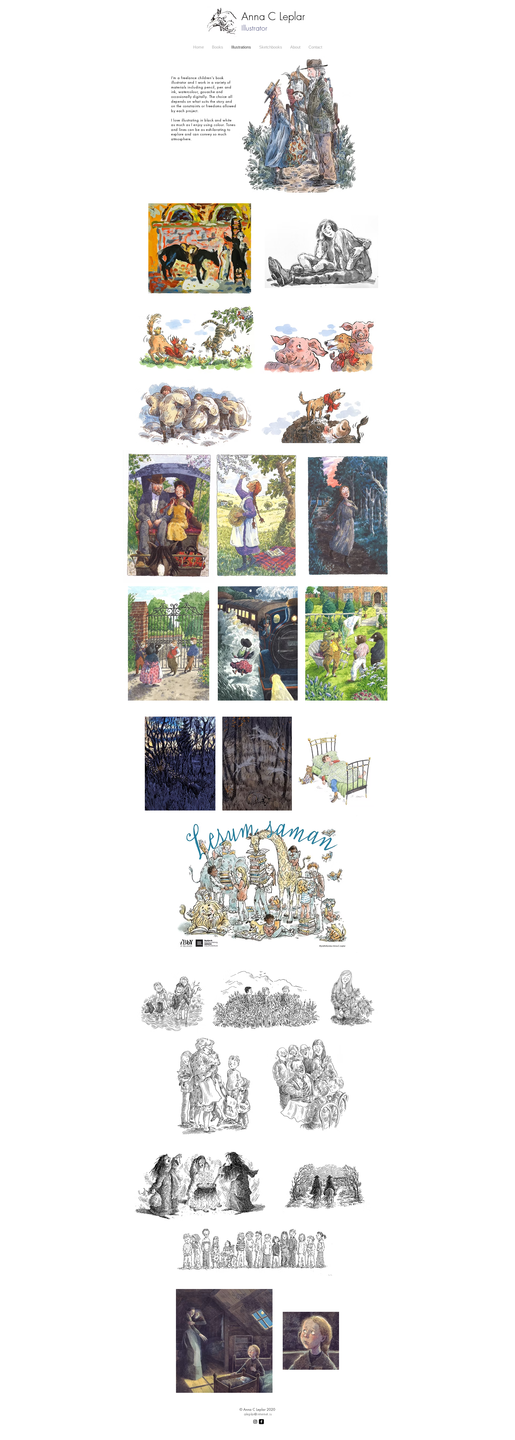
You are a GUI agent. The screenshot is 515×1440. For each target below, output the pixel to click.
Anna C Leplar (273, 16)
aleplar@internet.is (258, 1414)
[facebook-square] (261, 1421)
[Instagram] (255, 1421)
